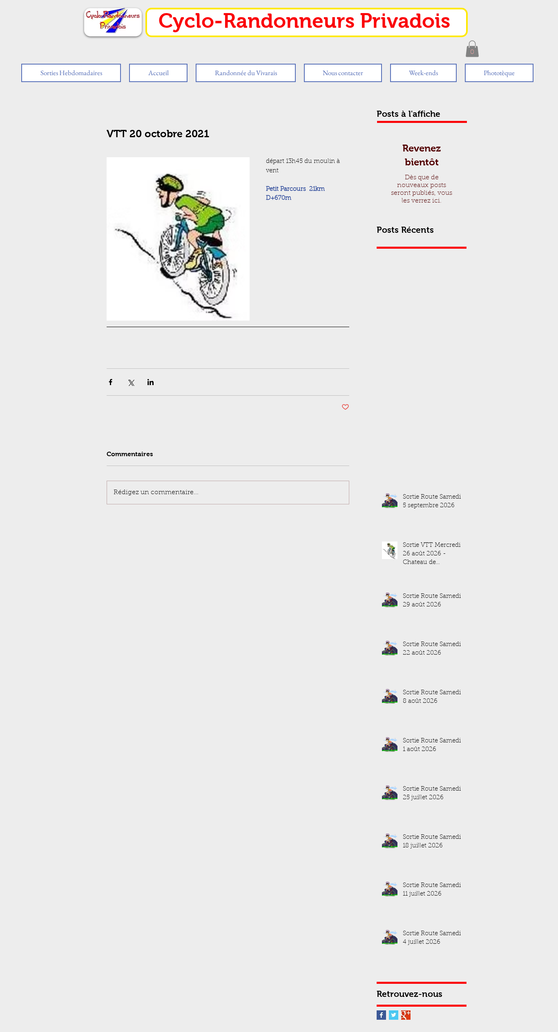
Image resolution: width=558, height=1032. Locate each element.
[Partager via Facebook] (110, 382)
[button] (472, 48)
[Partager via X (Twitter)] (130, 382)
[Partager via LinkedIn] (150, 382)
